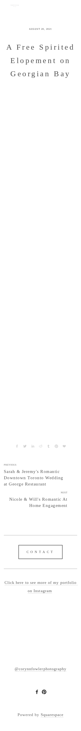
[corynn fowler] (44, 692)
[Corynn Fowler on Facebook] (37, 692)
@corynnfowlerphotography (40, 669)
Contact (41, 552)
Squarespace (52, 714)
